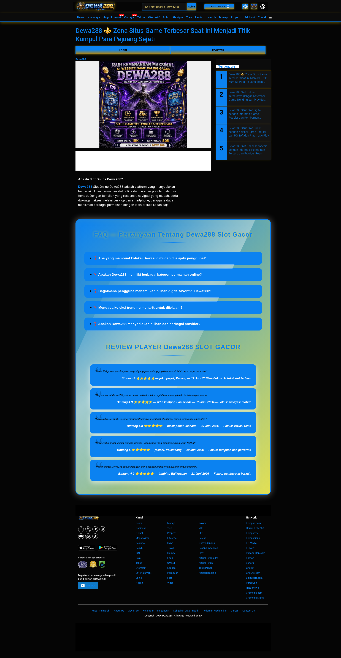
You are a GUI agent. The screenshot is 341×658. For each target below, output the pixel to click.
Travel (262, 17)
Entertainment (143, 572)
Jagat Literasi (112, 17)
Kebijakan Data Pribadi (185, 610)
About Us (119, 610)
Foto (169, 577)
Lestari (200, 18)
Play (201, 552)
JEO (201, 533)
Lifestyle (177, 17)
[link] (254, 6)
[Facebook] (81, 529)
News (80, 17)
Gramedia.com (254, 592)
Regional (140, 543)
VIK (201, 528)
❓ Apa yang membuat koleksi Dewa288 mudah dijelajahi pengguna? (149, 258)
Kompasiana (253, 538)
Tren (189, 17)
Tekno (141, 17)
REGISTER (218, 50)
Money (223, 17)
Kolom (202, 523)
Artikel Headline (207, 572)
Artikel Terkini (206, 562)
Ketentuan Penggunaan (156, 610)
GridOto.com (253, 572)
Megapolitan (143, 538)
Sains (139, 577)
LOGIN (123, 50)
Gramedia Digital (255, 597)
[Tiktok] (95, 536)
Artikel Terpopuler (208, 557)
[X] (88, 529)
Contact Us (248, 610)
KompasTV (252, 533)
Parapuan (172, 572)
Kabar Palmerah (101, 610)
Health (211, 17)
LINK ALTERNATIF (217, 7)
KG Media (251, 543)
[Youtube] (81, 536)
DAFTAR (90, 585)
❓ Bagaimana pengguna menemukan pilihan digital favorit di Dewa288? (152, 291)
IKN (138, 552)
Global (139, 533)
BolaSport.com (254, 577)
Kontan (250, 557)
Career (234, 610)
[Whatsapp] (88, 536)
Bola (166, 17)
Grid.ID (250, 567)
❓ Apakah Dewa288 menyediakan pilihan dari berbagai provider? (147, 324)
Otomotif (154, 17)
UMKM (171, 562)
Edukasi (250, 17)
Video (170, 582)
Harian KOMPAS (255, 528)
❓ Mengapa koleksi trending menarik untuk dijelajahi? (138, 307)
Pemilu (139, 548)
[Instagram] (102, 529)
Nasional (140, 528)
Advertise (133, 610)
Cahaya (129, 17)
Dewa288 (80, 59)
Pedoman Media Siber (215, 610)
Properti (236, 17)
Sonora (250, 562)
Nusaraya (94, 17)
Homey (171, 552)
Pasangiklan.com (255, 552)
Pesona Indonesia (208, 548)
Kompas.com (253, 523)
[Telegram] (95, 529)
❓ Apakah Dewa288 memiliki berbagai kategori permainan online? (147, 274)
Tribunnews (252, 587)
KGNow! (250, 548)
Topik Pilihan (206, 567)
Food (170, 557)
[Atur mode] (245, 6)
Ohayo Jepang (207, 543)
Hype (170, 543)
